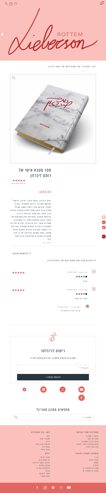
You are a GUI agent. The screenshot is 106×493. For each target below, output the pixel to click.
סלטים (96, 465)
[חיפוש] (16, 418)
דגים (48, 441)
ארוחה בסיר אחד (43, 444)
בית (94, 66)
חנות (48, 471)
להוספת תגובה (22, 253)
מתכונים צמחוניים (91, 471)
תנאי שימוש (45, 473)
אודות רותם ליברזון (41, 462)
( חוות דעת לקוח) (18, 183)
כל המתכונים (44, 460)
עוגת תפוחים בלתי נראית (88, 444)
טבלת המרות (44, 465)
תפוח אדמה (94, 460)
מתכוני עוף (45, 439)
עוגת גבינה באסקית (90, 441)
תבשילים (46, 447)
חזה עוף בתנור (92, 447)
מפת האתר (45, 476)
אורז (97, 457)
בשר (48, 436)
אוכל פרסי (45, 449)
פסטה (96, 462)
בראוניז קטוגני (92, 436)
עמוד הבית (45, 457)
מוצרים (86, 66)
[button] (2, 34)
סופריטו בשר (93, 439)
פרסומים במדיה (43, 468)
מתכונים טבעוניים (91, 468)
